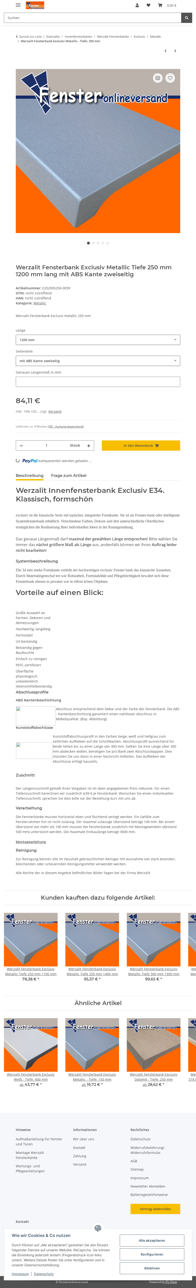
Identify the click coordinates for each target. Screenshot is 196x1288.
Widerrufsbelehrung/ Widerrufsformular (147, 1150)
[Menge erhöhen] (88, 445)
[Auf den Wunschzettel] (170, 78)
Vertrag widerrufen (155, 1209)
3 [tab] (98, 243)
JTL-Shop (171, 1282)
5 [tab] (107, 243)
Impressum (20, 1274)
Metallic (39, 303)
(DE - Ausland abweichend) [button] (66, 426)
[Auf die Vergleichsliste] (157, 78)
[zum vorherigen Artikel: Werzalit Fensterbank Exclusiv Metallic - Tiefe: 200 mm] (165, 51)
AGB (134, 1161)
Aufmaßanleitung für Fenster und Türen (39, 1141)
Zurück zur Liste (30, 36)
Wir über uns (83, 1139)
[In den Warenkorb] (19, 66)
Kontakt (79, 1147)
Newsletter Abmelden (148, 1186)
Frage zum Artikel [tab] (69, 475)
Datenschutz (44, 1274)
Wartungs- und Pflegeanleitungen (30, 1168)
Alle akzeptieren (152, 1240)
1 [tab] (88, 243)
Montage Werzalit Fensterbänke (30, 1155)
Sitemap (137, 1169)
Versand (54, 411)
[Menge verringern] (21, 445)
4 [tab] (102, 243)
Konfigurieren (152, 1254)
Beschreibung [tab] (30, 475)
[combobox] (98, 340)
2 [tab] (93, 243)
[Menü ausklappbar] (18, 3)
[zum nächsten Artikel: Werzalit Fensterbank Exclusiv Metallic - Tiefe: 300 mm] (175, 51)
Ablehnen (152, 1268)
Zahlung (79, 1156)
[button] (137, 5)
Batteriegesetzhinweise (149, 1194)
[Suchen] (186, 18)
